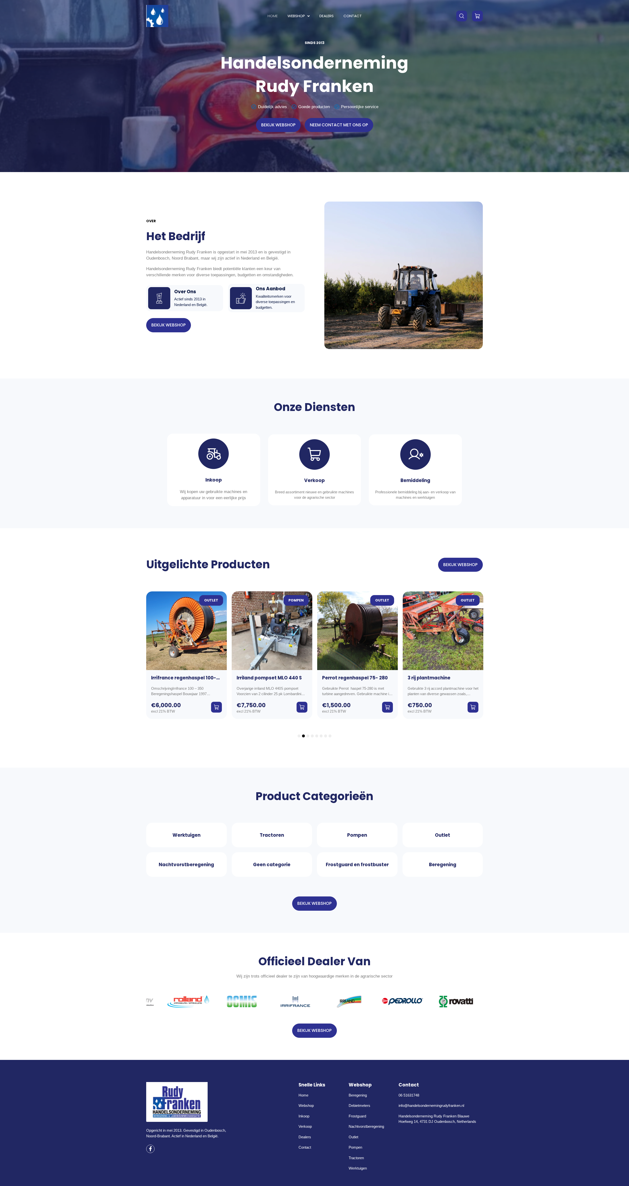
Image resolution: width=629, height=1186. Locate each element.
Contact (352, 15)
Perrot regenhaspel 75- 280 (269, 677)
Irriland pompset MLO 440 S (183, 677)
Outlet (297, 600)
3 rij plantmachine (343, 677)
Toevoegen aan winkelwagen (216, 707)
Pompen (210, 600)
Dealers (326, 15)
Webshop (296, 15)
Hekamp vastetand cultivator (443, 677)
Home (273, 15)
